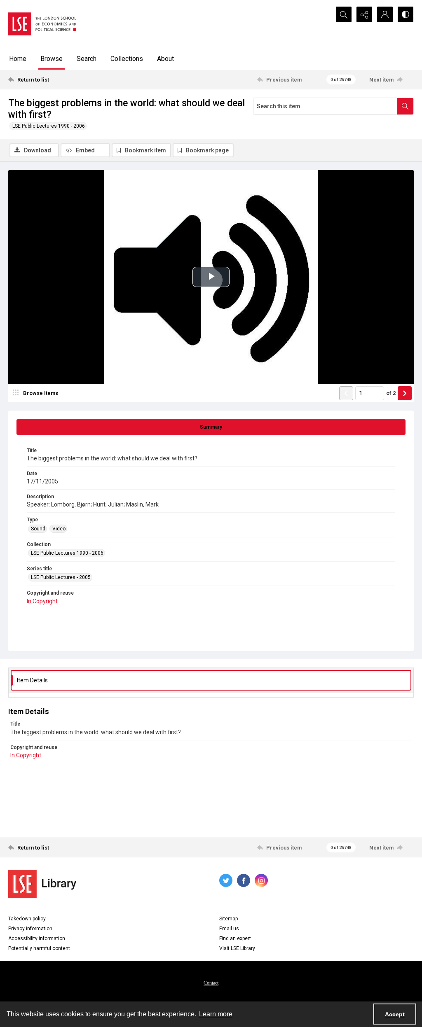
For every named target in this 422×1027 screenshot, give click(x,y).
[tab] (211, 427)
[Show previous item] (346, 393)
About (165, 59)
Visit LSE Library (237, 948)
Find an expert (235, 938)
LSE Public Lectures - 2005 (61, 577)
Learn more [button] (215, 1014)
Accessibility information (36, 938)
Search (86, 59)
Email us (229, 928)
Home (17, 59)
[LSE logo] (42, 23)
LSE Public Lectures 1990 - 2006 (48, 126)
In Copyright (42, 601)
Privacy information (30, 928)
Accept (395, 1014)
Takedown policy (27, 919)
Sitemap (228, 919)
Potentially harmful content (39, 948)
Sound (38, 529)
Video (59, 529)
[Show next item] (405, 393)
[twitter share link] (225, 880)
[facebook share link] (243, 880)
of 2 (391, 393)
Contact (211, 983)
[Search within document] (405, 106)
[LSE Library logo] (42, 884)
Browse (51, 59)
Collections (126, 59)
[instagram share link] (261, 880)
